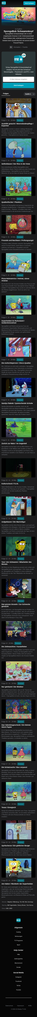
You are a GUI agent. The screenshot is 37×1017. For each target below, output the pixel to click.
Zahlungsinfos (18, 958)
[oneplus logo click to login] (4, 3)
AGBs (30, 1005)
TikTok (18, 985)
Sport (18, 945)
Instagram (18, 977)
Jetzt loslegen (19, 85)
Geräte (18, 967)
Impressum (20, 1005)
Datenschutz (9, 1005)
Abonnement (18, 963)
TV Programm (18, 940)
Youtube (18, 990)
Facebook (19, 981)
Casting (18, 932)
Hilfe (18, 954)
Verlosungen (18, 936)
